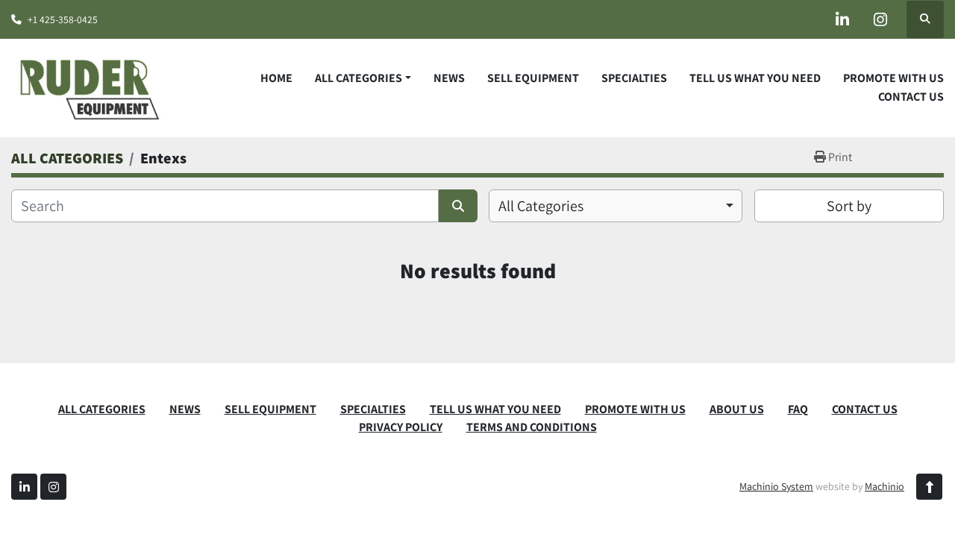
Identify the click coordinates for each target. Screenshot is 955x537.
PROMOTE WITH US (893, 78)
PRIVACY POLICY (400, 427)
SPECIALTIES (634, 78)
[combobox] (615, 205)
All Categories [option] (540, 206)
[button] (363, 78)
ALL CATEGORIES (358, 78)
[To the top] (929, 487)
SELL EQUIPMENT (533, 78)
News (449, 78)
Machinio (884, 486)
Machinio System (776, 486)
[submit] (458, 205)
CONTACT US (911, 96)
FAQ (798, 409)
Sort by (849, 206)
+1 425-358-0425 (63, 19)
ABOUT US (737, 409)
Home (276, 78)
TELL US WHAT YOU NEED (755, 78)
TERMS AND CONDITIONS (531, 427)
